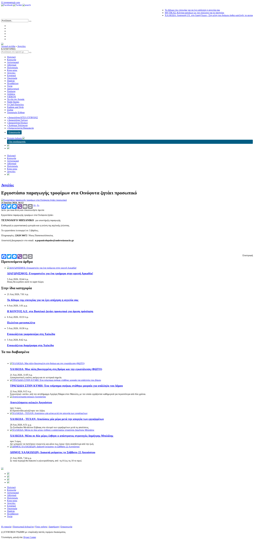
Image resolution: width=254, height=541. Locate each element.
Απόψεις (11, 94)
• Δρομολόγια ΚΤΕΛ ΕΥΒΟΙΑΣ (22, 117)
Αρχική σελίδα (8, 46)
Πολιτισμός (12, 67)
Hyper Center (29, 537)
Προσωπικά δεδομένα (23, 526)
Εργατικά (11, 75)
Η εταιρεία (6, 526)
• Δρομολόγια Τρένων (17, 120)
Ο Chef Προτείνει (15, 104)
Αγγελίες (21, 46)
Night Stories (13, 102)
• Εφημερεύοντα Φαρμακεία (20, 128)
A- (38, 205)
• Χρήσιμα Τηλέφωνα (17, 125)
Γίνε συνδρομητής (17, 141)
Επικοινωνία (14, 132)
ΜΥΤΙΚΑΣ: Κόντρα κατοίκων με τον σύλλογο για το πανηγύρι (186, 12)
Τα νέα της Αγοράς (15, 99)
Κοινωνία (11, 59)
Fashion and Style (15, 107)
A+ (34, 205)
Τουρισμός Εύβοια (16, 112)
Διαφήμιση (54, 526)
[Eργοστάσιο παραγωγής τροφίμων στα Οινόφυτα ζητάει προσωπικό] (34, 200)
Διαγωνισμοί (13, 88)
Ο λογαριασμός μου (10, 2)
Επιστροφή (248, 255)
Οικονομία (12, 78)
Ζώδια (10, 110)
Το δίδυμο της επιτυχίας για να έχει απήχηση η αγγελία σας (184, 10)
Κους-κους (12, 70)
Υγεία (9, 86)
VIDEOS (11, 96)
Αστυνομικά (13, 62)
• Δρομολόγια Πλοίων (17, 122)
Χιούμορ (11, 91)
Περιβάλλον (13, 83)
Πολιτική (11, 57)
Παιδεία (11, 81)
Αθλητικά (11, 65)
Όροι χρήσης (41, 526)
